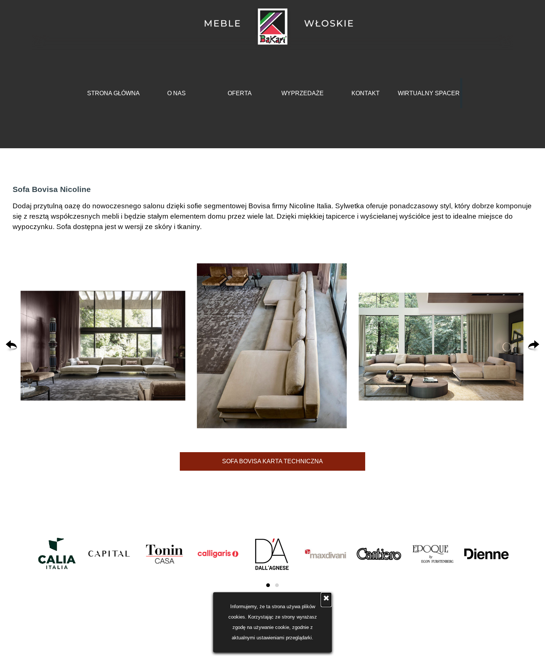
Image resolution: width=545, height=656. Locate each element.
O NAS (176, 93)
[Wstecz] (11, 346)
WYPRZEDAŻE (302, 93)
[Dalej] (534, 346)
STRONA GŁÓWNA (113, 93)
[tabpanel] (272, 207)
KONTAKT (365, 93)
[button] (103, 346)
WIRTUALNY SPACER (429, 93)
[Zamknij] (326, 599)
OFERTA (240, 93)
